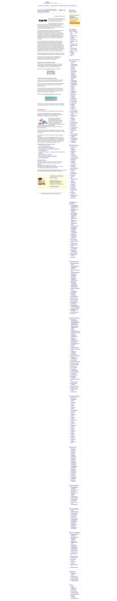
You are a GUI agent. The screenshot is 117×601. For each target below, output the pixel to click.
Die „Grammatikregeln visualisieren (45, 154)
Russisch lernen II (74, 556)
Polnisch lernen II (74, 550)
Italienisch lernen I (74, 567)
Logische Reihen (74, 156)
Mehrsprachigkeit (74, 381)
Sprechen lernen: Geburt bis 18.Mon (74, 494)
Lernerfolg (73, 125)
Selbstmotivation (74, 122)
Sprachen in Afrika (74, 386)
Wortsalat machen (74, 225)
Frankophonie (74, 373)
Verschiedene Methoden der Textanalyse (74, 228)
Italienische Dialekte (75, 364)
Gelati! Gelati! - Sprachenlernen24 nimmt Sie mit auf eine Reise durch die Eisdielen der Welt (75, 322)
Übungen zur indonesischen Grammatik (74, 275)
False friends (73, 147)
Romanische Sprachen (75, 361)
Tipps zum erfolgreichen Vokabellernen (46, 147)
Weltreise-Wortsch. (74, 579)
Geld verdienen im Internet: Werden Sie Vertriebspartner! (54, 170)
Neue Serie (73, 197)
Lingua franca (73, 366)
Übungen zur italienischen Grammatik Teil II (74, 279)
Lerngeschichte (74, 109)
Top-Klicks (72, 53)
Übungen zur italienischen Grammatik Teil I (74, 283)
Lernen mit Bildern (74, 168)
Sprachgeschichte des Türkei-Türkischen (74, 538)
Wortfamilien (73, 159)
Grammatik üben (73, 39)
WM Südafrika (74, 360)
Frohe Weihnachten (75, 371)
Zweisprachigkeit (73, 49)
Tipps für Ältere (74, 101)
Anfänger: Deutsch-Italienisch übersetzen (75, 210)
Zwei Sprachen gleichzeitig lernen (74, 78)
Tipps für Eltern (74, 517)
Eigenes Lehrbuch (74, 299)
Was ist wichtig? (74, 297)
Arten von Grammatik (75, 307)
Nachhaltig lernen (74, 111)
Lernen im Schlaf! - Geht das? (44, 145)
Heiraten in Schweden (75, 355)
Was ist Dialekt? (74, 367)
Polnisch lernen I (74, 551)
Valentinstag (73, 589)
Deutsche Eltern (74, 513)
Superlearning (74, 71)
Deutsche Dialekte (74, 363)
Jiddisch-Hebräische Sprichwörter (73, 455)
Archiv (71, 55)
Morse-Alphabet (74, 410)
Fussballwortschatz (75, 580)
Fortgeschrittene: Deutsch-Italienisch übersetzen (75, 206)
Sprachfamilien (74, 391)
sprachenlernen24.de (45, 193)
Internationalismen (74, 158)
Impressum (60, 3)
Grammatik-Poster (74, 296)
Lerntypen (73, 120)
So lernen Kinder (73, 48)
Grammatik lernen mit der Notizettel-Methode (75, 267)
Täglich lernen (74, 102)
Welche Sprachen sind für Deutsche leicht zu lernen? (49, 148)
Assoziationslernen (75, 592)
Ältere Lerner (73, 94)
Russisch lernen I (74, 557)
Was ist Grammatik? (75, 312)
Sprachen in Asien (74, 387)
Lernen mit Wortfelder (43, 150)
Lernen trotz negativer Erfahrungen (73, 74)
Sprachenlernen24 (55, 3)
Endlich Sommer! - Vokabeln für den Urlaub (74, 327)
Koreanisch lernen (42, 170)
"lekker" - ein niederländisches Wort (74, 542)
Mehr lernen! (73, 69)
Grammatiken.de (74, 576)
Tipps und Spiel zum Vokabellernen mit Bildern (48, 156)
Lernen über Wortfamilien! (44, 157)
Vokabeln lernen (73, 35)
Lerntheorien (73, 128)
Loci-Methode (73, 163)
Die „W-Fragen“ (74, 239)
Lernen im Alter (74, 591)
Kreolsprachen (74, 354)
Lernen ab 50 (73, 99)
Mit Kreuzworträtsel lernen (74, 179)
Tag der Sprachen (74, 598)
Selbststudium (74, 123)
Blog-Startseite (55, 2)
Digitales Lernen (74, 374)
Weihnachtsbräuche (75, 594)
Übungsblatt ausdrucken (50, 68)
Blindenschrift (73, 397)
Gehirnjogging (74, 98)
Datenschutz (57, 193)
